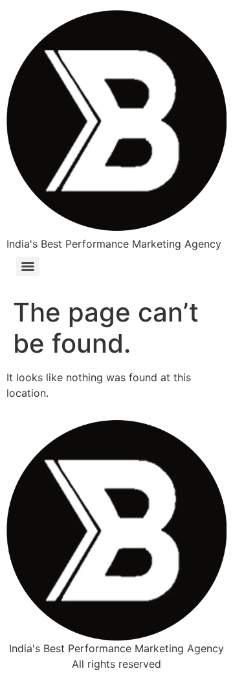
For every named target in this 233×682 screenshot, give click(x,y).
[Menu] (27, 266)
